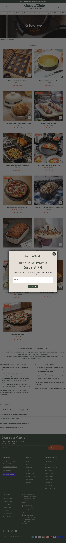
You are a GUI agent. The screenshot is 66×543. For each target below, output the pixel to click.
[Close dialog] (54, 254)
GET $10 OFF (33, 286)
